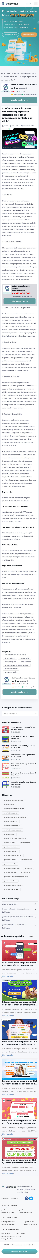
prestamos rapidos (10, 864)
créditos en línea (9, 843)
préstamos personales (17, 170)
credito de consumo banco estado (15, 817)
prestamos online (26, 859)
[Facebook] (27, 1198)
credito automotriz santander (13, 800)
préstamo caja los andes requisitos (16, 665)
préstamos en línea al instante (13, 885)
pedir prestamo (26, 662)
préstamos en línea (10, 881)
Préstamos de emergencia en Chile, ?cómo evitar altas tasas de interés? (19, 1084)
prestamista (19, 157)
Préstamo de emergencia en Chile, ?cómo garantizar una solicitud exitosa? (19, 1163)
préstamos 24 (25, 872)
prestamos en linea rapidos (12, 855)
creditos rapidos (10, 662)
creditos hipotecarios (11, 821)
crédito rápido (24, 658)
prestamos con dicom (11, 847)
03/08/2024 (17, 732)
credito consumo (9, 804)
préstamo (30, 229)
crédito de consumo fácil (12, 826)
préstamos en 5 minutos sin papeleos (16, 876)
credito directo (10, 658)
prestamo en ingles (11, 668)
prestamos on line (11, 672)
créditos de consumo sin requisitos (15, 838)
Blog (8, 73)
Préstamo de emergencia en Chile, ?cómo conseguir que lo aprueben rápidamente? (19, 1123)
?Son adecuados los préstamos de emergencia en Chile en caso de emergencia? (19, 965)
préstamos (6, 173)
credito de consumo (10, 813)
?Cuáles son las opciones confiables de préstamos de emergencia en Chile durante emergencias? (19, 1005)
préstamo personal (10, 872)
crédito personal (9, 834)
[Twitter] (31, 1198)
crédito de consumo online (12, 830)
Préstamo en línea (29, 126)
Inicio (3, 73)
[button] (36, 3)
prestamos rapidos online (12, 868)
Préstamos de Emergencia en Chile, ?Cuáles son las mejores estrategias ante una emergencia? (19, 1044)
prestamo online (25, 843)
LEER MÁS (30, 936)
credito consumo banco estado (15, 655)
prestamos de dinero (10, 851)
